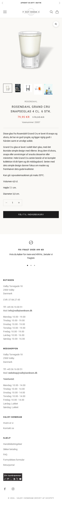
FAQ (5, 454)
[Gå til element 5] (48, 89)
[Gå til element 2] (17, 88)
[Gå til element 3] (28, 88)
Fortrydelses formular (13, 459)
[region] (31, 250)
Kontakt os (8, 428)
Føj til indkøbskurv (31, 214)
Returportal (8, 465)
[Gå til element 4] (38, 89)
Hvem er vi (8, 423)
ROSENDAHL (31, 101)
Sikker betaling (10, 449)
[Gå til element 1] (7, 88)
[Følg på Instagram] (13, 488)
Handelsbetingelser (12, 444)
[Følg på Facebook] (4, 488)
